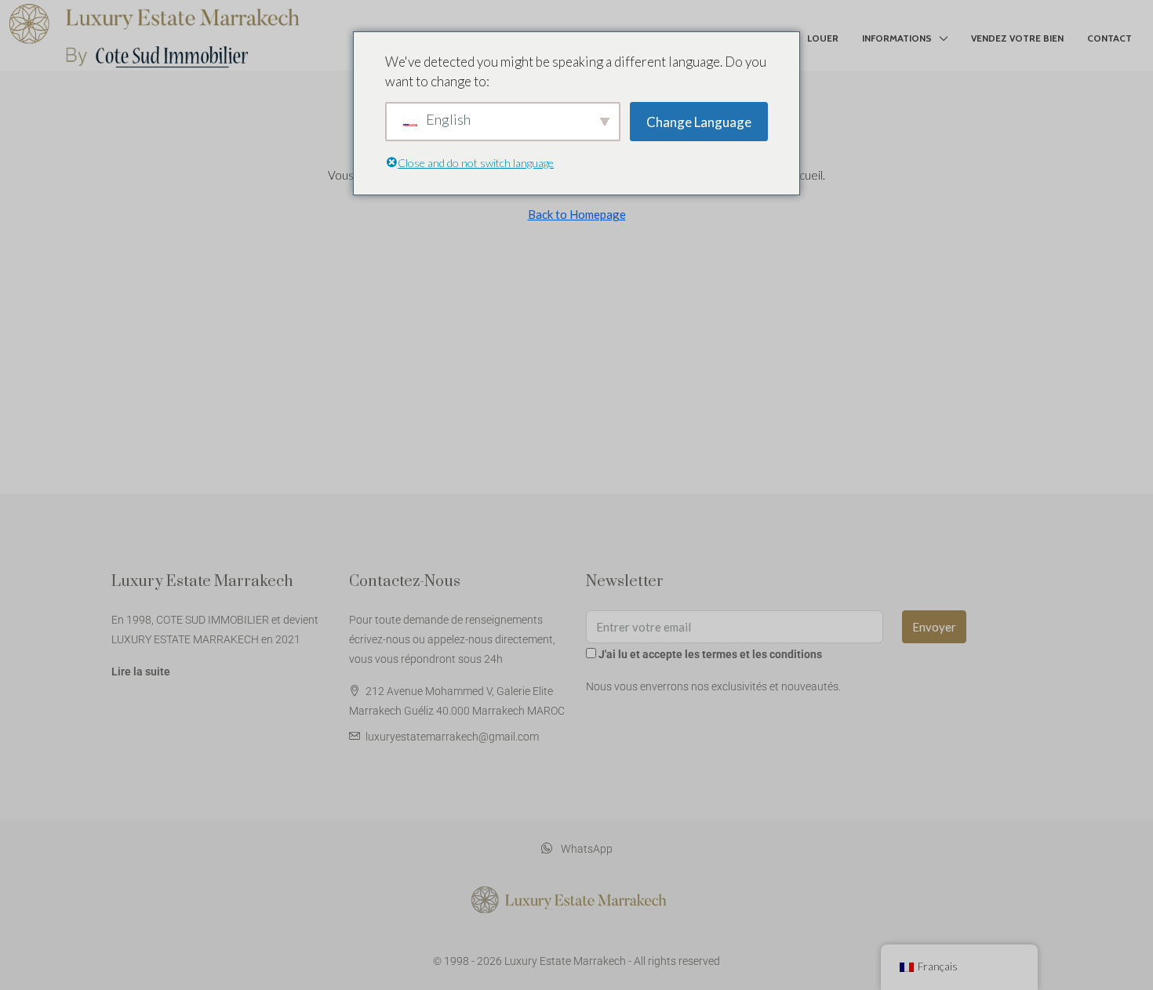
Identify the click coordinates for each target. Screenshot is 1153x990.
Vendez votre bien (1017, 38)
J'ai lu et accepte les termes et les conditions (710, 654)
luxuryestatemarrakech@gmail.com (452, 736)
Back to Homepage (577, 214)
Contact (1109, 38)
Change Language (698, 122)
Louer (822, 38)
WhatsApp (585, 849)
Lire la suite (140, 671)
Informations (897, 38)
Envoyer (934, 627)
